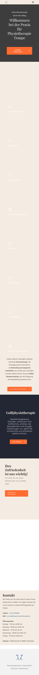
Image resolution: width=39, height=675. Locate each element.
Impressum (14, 668)
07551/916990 (15, 613)
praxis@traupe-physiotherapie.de (18, 616)
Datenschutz (24, 668)
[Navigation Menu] (33, 2)
